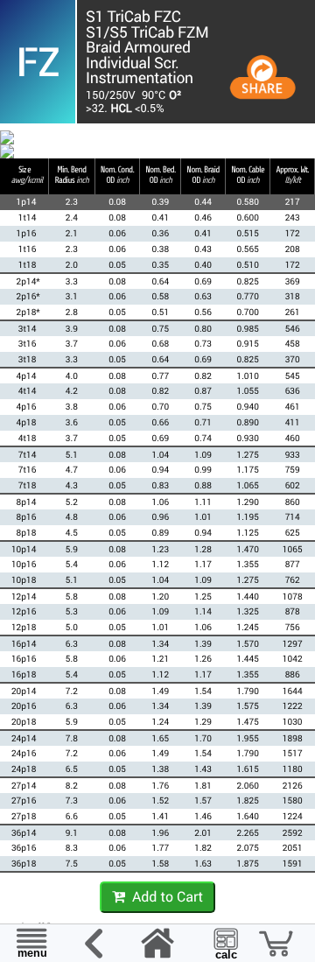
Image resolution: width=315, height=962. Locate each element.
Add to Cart (164, 897)
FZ (38, 62)
